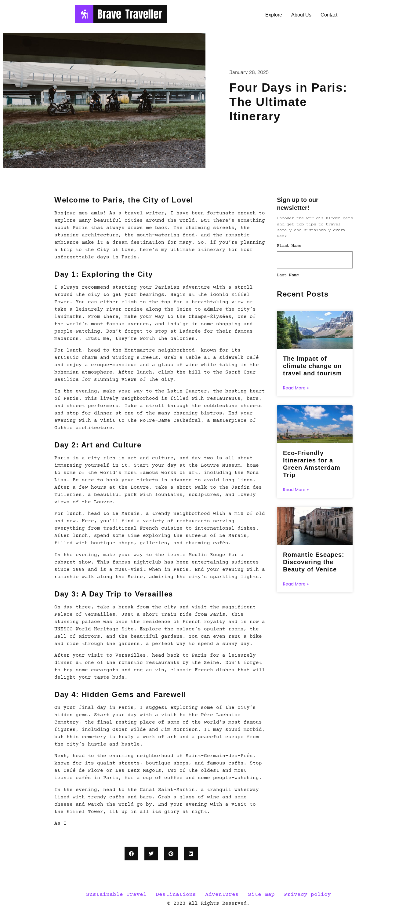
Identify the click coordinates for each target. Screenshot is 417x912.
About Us (301, 14)
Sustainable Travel (116, 895)
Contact (329, 14)
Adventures (222, 895)
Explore (273, 14)
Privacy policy (307, 895)
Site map (261, 895)
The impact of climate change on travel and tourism (312, 366)
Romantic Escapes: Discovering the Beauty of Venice (313, 562)
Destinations (176, 895)
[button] (131, 853)
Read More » (296, 388)
